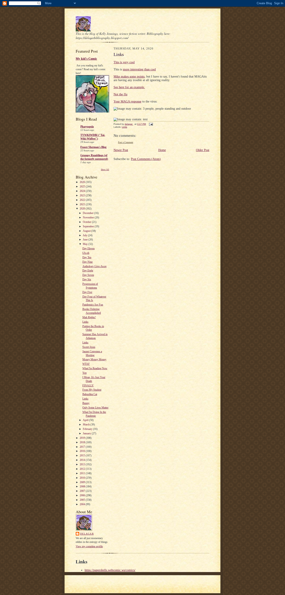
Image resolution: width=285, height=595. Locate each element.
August (87, 230)
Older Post (202, 150)
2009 (83, 482)
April (86, 420)
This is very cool (124, 62)
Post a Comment (125, 142)
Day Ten (86, 257)
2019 (83, 437)
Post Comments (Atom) (146, 159)
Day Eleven (88, 248)
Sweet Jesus (88, 347)
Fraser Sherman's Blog (93, 147)
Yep (84, 372)
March (86, 424)
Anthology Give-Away (94, 266)
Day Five (87, 292)
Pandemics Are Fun (92, 304)
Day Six (86, 279)
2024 (83, 191)
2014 (83, 460)
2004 (83, 504)
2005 (83, 499)
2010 (83, 477)
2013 (83, 464)
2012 (83, 468)
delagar (87, 533)
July (85, 235)
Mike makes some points (129, 76)
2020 (83, 208)
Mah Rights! (89, 317)
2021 (83, 204)
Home (162, 150)
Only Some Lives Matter (95, 407)
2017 (83, 446)
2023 (83, 195)
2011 (83, 473)
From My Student (91, 389)
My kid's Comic (86, 58)
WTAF (86, 363)
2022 (83, 199)
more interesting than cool (139, 69)
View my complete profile (89, 546)
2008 (83, 486)
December (88, 213)
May (85, 244)
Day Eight (87, 270)
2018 (83, 442)
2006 (83, 495)
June (85, 239)
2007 (83, 490)
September (89, 226)
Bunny (86, 403)
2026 (83, 182)
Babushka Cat (89, 394)
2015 (83, 455)
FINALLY (88, 385)
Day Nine (87, 261)
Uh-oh (85, 252)
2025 (83, 186)
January (87, 433)
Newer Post (121, 150)
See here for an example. (129, 87)
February (88, 429)
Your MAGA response (127, 101)
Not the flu (120, 94)
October (87, 222)
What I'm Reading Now (94, 368)
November (89, 217)
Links (85, 321)
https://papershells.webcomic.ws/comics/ (110, 570)
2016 (83, 451)
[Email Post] (151, 124)
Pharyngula (87, 126)
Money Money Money (94, 359)
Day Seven (88, 275)
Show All (105, 169)
